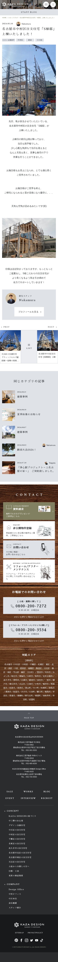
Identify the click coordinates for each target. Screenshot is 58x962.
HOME (4, 17)
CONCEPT (13, 811)
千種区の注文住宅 (17, 839)
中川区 (17, 664)
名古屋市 (8, 664)
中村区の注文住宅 (17, 834)
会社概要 (13, 903)
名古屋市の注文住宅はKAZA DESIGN (29, 737)
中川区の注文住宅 (17, 830)
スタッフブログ (13, 17)
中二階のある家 (16, 821)
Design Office (16, 889)
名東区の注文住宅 (17, 844)
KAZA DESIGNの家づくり (22, 816)
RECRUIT (47, 798)
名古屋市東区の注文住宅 (20, 857)
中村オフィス (15, 894)
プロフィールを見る (28, 312)
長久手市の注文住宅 (18, 848)
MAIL (46, 4)
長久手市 (7, 680)
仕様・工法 (14, 871)
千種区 (33, 664)
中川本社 (13, 899)
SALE (10, 791)
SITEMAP (19, 933)
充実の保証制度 (16, 876)
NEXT (51, 327)
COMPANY (13, 884)
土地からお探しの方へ (19, 866)
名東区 (41, 664)
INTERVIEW (28, 798)
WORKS (28, 791)
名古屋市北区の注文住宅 (20, 853)
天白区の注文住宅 (17, 862)
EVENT (9, 798)
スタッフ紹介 (15, 908)
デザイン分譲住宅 (17, 825)
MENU (53, 4)
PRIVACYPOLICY (35, 933)
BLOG (47, 791)
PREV (7, 327)
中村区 (25, 664)
